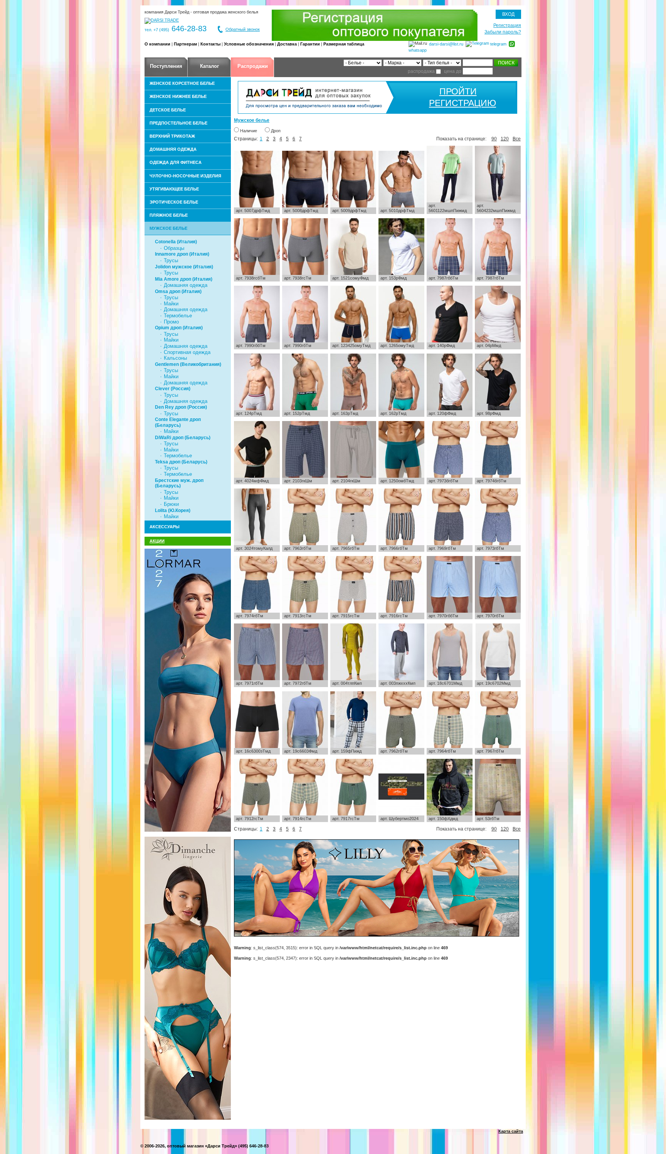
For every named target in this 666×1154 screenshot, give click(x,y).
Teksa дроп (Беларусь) (181, 462)
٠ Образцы (172, 248)
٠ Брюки (169, 504)
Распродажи (252, 66)
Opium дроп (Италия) (179, 327)
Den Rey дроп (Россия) (181, 407)
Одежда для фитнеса (176, 162)
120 (505, 139)
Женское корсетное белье (182, 83)
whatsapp (418, 50)
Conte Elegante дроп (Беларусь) (178, 422)
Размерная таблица (343, 44)
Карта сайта (510, 1131)
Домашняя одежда (173, 149)
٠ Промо (169, 322)
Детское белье (168, 110)
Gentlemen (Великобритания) (188, 364)
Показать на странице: (461, 139)
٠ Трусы (169, 260)
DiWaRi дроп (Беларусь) (182, 437)
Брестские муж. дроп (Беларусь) (179, 483)
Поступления (166, 66)
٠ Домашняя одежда (183, 285)
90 (494, 139)
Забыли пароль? (502, 32)
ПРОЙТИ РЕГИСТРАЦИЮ (458, 97)
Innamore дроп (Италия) (182, 254)
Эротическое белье (174, 202)
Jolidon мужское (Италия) (184, 267)
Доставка (287, 44)
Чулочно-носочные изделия (185, 176)
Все (517, 139)
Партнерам (185, 44)
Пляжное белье (169, 215)
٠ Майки (169, 304)
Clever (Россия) (172, 388)
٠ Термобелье (176, 315)
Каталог (209, 66)
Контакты (210, 44)
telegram (498, 44)
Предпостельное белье (178, 123)
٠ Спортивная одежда (185, 352)
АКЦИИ (157, 541)
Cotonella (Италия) (176, 241)
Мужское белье (168, 228)
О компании (157, 44)
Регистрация (507, 25)
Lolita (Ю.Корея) (172, 510)
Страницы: (246, 139)
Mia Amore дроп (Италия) (183, 279)
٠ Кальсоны (173, 358)
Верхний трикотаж (172, 136)
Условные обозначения (249, 44)
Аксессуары (165, 526)
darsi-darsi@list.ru (446, 44)
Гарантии (310, 44)
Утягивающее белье (174, 189)
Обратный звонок (242, 29)
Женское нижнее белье (178, 96)
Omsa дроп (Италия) (178, 291)
